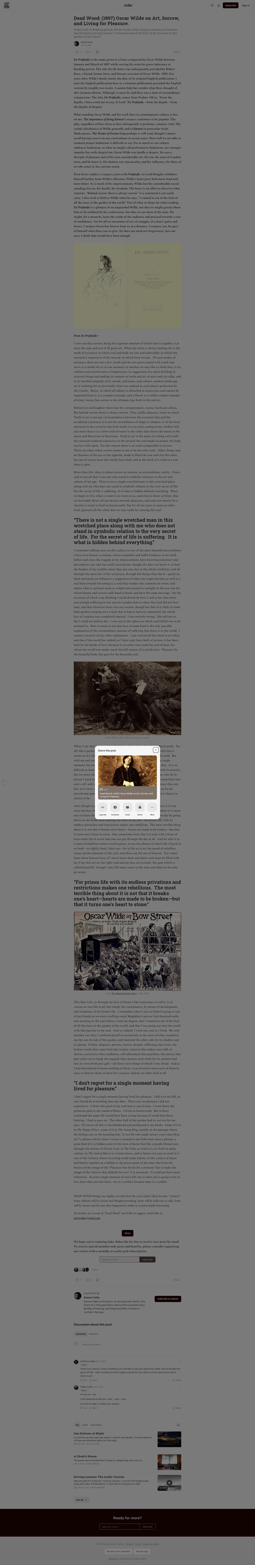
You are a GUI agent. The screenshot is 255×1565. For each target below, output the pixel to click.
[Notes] (140, 807)
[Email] (127, 807)
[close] (155, 750)
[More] (152, 807)
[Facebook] (115, 807)
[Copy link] (102, 807)
